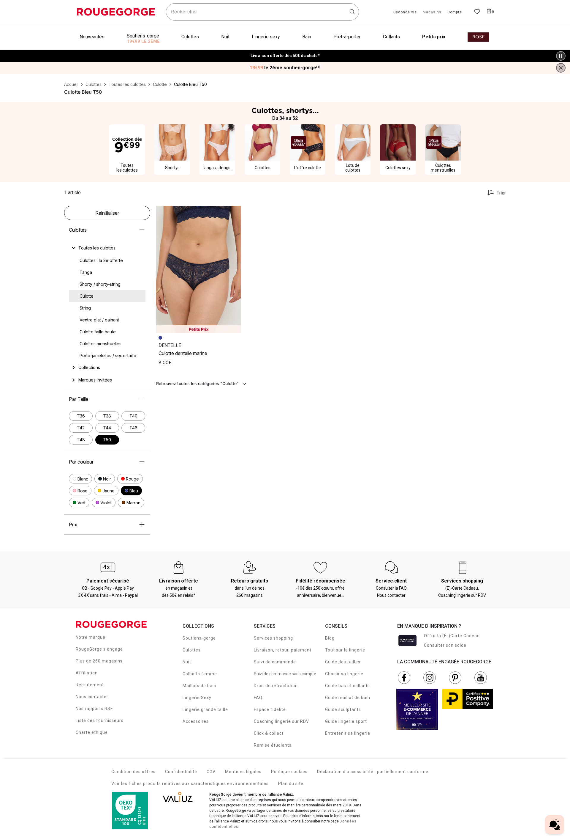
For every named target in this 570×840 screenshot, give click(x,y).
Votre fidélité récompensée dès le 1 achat (285, 53)
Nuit (187, 662)
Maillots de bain (199, 685)
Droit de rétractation (276, 685)
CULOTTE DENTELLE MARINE (183, 353)
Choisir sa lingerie (344, 673)
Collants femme (200, 673)
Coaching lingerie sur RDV (281, 721)
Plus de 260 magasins (99, 661)
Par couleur (81, 462)
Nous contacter (92, 696)
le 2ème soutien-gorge (285, 67)
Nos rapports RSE (94, 708)
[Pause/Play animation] (561, 56)
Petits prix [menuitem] (433, 37)
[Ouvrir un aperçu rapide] (234, 213)
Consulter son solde (445, 645)
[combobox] (262, 12)
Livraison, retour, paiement (282, 650)
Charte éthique (92, 732)
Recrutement (90, 684)
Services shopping (273, 638)
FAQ (258, 697)
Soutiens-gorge (199, 638)
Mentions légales (243, 771)
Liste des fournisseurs (100, 720)
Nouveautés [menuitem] (92, 37)
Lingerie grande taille (205, 709)
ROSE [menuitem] (478, 37)
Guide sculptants (343, 709)
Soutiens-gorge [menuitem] (143, 36)
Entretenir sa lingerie (347, 733)
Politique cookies (289, 771)
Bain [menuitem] (306, 37)
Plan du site (290, 783)
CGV (211, 771)
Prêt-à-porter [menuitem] (347, 37)
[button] (80, 479)
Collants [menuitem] (391, 37)
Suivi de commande (275, 662)
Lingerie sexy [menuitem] (266, 37)
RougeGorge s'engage (99, 649)
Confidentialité (181, 771)
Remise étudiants (273, 745)
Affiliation (87, 673)
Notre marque (90, 637)
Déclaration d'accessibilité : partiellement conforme (372, 771)
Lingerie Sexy (197, 697)
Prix (73, 524)
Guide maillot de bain (347, 697)
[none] (107, 248)
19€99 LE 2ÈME (143, 41)
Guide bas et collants (347, 685)
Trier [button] (501, 192)
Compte (454, 12)
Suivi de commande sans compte (285, 673)
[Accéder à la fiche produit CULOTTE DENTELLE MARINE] (198, 269)
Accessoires (196, 721)
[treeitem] (96, 248)
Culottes (78, 230)
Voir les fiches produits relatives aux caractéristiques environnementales (190, 783)
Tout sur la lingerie (345, 650)
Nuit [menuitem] (225, 37)
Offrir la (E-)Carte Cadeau (452, 635)
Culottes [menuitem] (190, 37)
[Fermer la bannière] (561, 68)
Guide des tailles (342, 662)
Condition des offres (133, 771)
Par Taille (78, 399)
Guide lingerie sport (346, 721)
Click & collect (269, 733)
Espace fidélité (270, 709)
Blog (330, 638)
